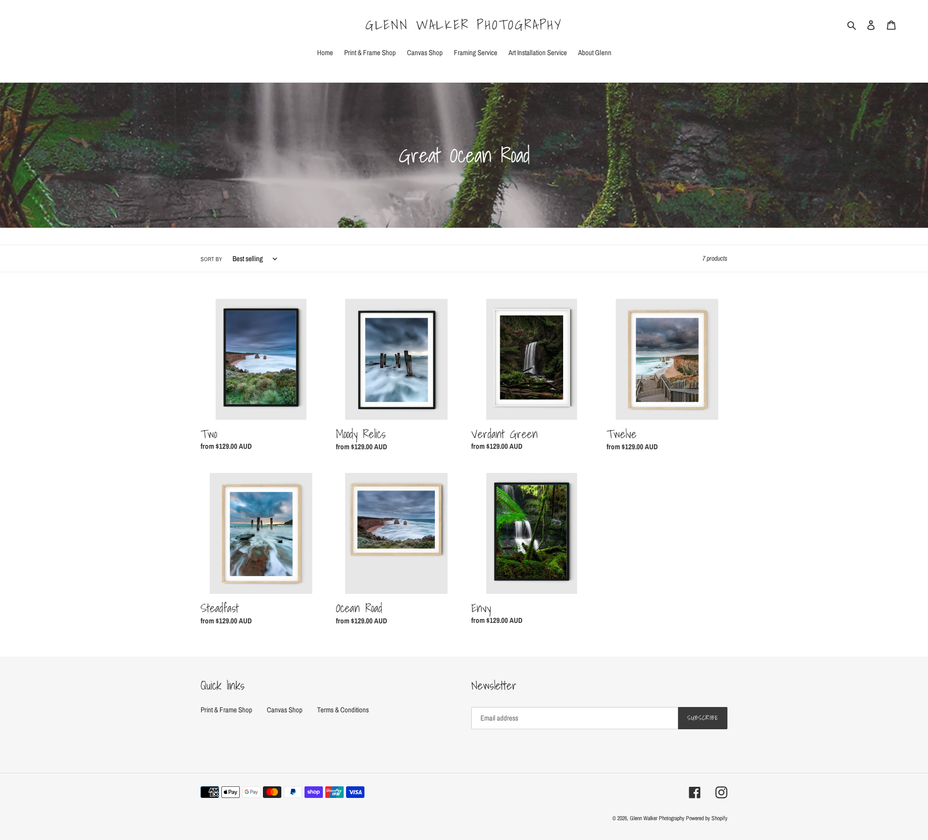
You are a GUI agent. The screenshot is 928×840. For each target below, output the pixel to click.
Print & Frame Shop (226, 710)
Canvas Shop (285, 710)
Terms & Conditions (343, 710)
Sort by (211, 259)
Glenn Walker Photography (464, 24)
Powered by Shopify (706, 818)
